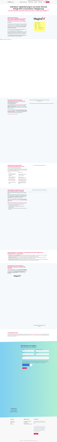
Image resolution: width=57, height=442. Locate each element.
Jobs (11, 423)
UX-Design (25, 422)
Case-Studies (12, 422)
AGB (33, 440)
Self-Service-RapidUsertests (19, 104)
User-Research (26, 423)
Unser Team (12, 421)
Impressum (35, 440)
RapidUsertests (36, 334)
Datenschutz (31, 440)
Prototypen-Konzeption (33, 335)
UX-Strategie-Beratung (27, 421)
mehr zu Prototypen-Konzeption (13, 114)
